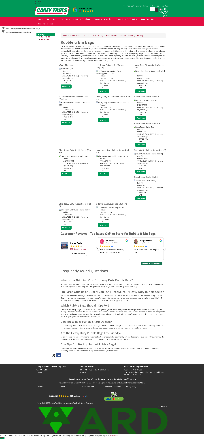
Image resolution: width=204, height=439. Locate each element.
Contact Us (128, 6)
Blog (156, 6)
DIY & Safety (98, 35)
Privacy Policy (131, 387)
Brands (63, 387)
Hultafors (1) (45, 39)
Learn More (113, 435)
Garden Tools (52, 19)
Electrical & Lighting (81, 19)
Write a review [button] (78, 254)
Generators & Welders (103, 19)
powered (162, 406)
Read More (66, 86)
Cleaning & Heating (135, 35)
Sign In (164, 16)
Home (40, 19)
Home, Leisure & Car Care (116, 35)
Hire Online (164, 6)
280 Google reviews (78, 249)
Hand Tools (65, 19)
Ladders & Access (45, 24)
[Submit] (156, 10)
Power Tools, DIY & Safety (126, 19)
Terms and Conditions (112, 387)
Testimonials (139, 6)
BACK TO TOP (6, 362)
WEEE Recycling (88, 387)
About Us (149, 6)
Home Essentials (147, 19)
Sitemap (41, 387)
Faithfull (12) (46, 37)
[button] (83, 9)
